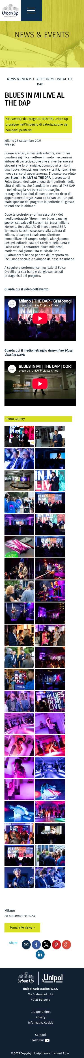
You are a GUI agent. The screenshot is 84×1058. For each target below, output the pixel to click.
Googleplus (66, 944)
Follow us (38, 1040)
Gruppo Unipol (41, 1011)
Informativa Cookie (40, 1022)
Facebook (36, 944)
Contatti (40, 1034)
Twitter (46, 944)
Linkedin (40, 954)
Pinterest (56, 944)
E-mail (26, 944)
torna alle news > (22, 927)
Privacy (40, 1017)
